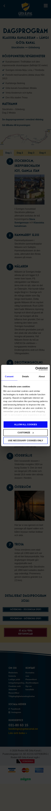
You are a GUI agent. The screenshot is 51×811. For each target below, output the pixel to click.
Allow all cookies (25, 424)
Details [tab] (25, 376)
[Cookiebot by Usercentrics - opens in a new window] (36, 369)
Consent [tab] (9, 376)
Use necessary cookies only (25, 440)
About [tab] (42, 376)
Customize (24, 432)
